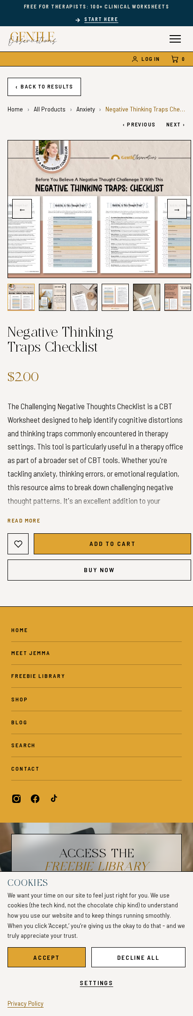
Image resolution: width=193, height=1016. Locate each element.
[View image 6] (177, 297)
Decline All (138, 957)
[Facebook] (35, 799)
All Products (50, 109)
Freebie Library (38, 675)
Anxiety (85, 109)
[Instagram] (16, 799)
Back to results (44, 86)
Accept (46, 957)
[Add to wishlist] (18, 543)
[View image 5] (146, 297)
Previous (139, 124)
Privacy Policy (25, 1003)
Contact (25, 768)
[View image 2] (52, 297)
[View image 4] (115, 297)
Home (15, 109)
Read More (23, 520)
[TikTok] (53, 799)
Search (23, 745)
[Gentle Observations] (32, 38)
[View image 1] (20, 297)
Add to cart (112, 543)
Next (176, 124)
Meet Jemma (31, 652)
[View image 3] (83, 297)
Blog (19, 722)
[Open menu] (175, 39)
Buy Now (99, 570)
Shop (19, 699)
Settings (96, 983)
